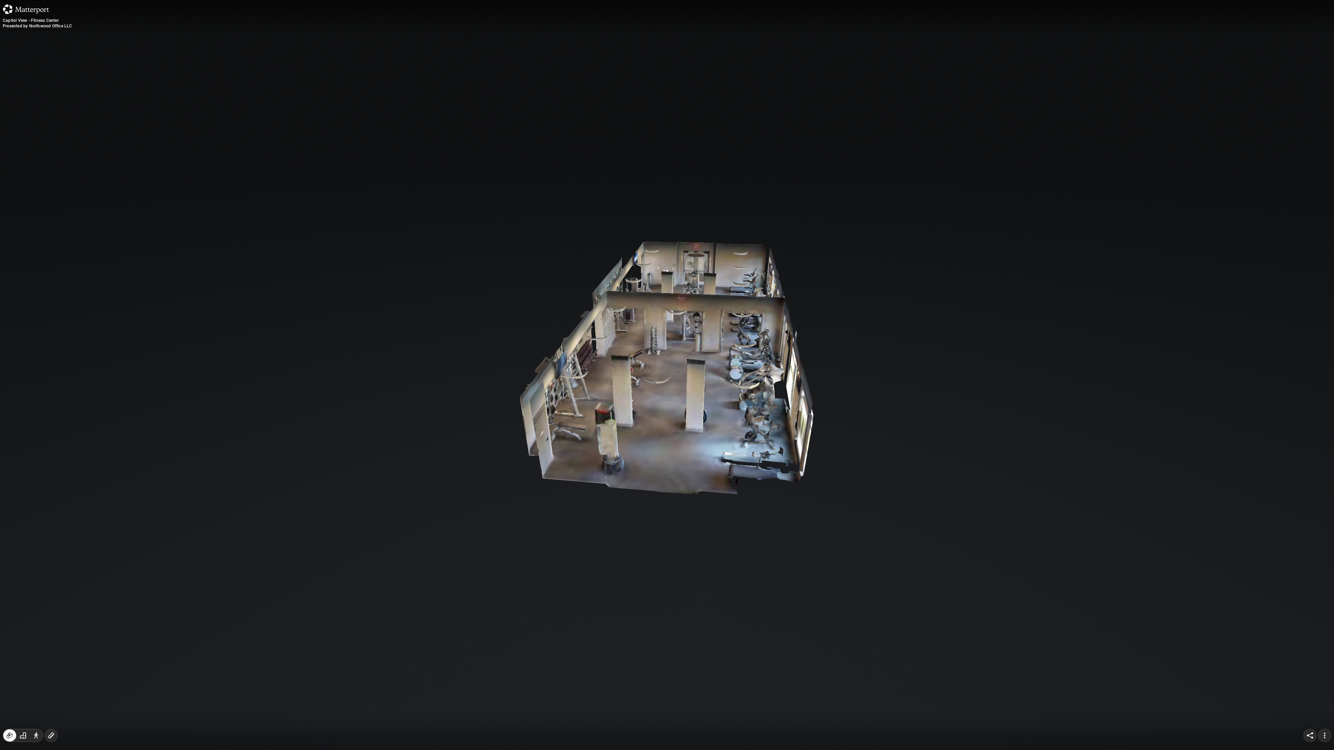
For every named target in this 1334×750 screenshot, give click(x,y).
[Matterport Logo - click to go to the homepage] (25, 9)
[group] (23, 735)
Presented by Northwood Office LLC (37, 26)
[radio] (9, 735)
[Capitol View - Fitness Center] (667, 375)
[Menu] (1324, 735)
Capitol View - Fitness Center (31, 20)
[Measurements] (51, 735)
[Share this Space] (1310, 735)
